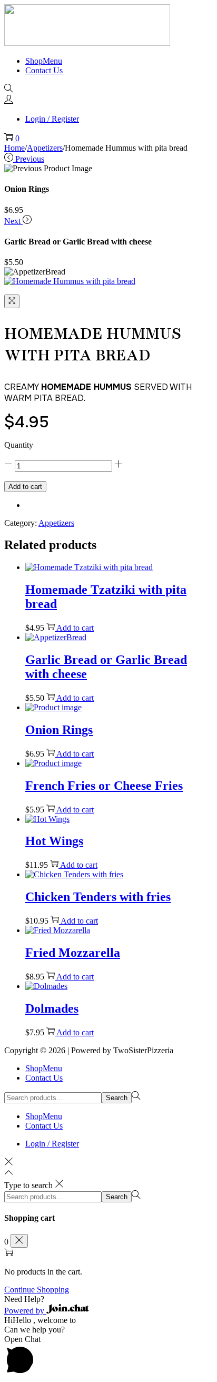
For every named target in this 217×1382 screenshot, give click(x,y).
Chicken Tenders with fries (98, 897)
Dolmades (51, 1008)
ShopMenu (43, 1068)
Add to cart (25, 487)
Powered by (25, 1310)
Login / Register (52, 118)
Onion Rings (59, 730)
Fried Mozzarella (72, 952)
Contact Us (44, 1077)
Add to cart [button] (75, 627)
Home (14, 147)
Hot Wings (54, 841)
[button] (108, 1299)
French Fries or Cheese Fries (104, 785)
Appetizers (45, 147)
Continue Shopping (36, 1289)
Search (116, 1098)
